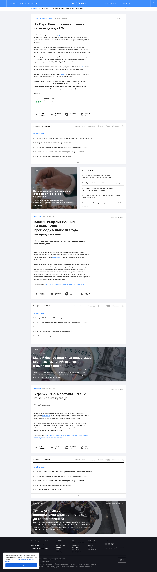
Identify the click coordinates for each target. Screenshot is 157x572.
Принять (21, 565)
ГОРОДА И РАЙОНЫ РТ (78, 543)
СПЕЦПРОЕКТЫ (92, 543)
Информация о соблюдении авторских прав (38, 544)
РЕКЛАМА (90, 545)
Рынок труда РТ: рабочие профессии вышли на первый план (64, 284)
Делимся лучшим (64, 35)
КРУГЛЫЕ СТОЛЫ (92, 540)
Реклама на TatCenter (117, 19)
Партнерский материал (43, 18)
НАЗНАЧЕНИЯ (75, 547)
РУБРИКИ (58, 549)
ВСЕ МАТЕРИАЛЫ (60, 545)
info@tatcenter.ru (109, 541)
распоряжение (56, 257)
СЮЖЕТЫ (58, 547)
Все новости (87, 206)
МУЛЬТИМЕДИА (60, 552)
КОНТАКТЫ (58, 543)
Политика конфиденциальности (39, 548)
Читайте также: (39, 133)
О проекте (59, 540)
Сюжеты (23, 3)
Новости (37, 216)
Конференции (38, 503)
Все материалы (33, 3)
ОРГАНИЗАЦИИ (76, 549)
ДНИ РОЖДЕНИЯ (76, 552)
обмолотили (46, 415)
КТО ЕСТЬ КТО (75, 545)
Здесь (83, 67)
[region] (21, 561)
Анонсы (34, 8)
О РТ (73, 540)
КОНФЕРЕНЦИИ (92, 549)
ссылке (63, 74)
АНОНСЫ (90, 547)
